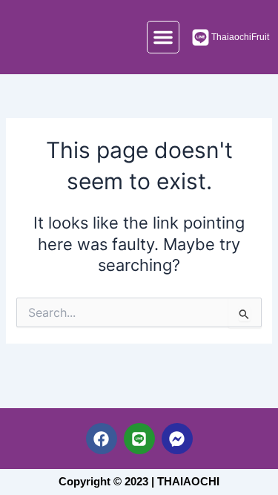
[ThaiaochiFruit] (200, 37)
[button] (163, 37)
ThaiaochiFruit (240, 37)
